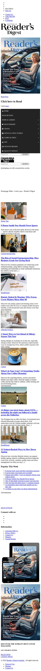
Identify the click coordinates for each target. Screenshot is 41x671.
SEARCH (25, 154)
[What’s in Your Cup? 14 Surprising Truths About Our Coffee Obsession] (14, 365)
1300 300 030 (10, 16)
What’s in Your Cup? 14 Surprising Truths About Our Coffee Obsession (20, 372)
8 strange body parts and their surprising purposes (22, 471)
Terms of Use (10, 664)
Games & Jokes (10, 138)
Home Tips (5, 221)
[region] (20, 183)
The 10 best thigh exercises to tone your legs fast (22, 481)
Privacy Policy (10, 533)
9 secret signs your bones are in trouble (18, 473)
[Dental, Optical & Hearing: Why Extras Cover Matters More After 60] (14, 291)
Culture (3, 367)
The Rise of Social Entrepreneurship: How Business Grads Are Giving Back (20, 259)
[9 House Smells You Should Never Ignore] (14, 219)
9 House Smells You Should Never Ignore (19, 225)
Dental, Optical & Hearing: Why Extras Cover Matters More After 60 (19, 298)
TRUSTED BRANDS (11, 146)
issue (7, 106)
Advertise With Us (11, 531)
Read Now (4, 97)
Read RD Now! (7, 115)
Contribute (9, 20)
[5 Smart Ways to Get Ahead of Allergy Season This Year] (14, 328)
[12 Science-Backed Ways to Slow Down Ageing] (14, 443)
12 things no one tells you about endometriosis (21, 489)
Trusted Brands (10, 539)
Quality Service (11, 151)
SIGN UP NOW (6, 508)
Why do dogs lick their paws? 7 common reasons (22, 483)
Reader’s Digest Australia (16, 660)
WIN (5, 142)
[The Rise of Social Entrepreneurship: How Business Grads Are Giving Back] (14, 252)
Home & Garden (8, 120)
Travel (7, 129)
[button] (20, 191)
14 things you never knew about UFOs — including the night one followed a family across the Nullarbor (19, 412)
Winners (8, 537)
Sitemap (8, 666)
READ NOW (5, 655)
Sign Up (8, 11)
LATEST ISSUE (7, 657)
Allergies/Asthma (7, 330)
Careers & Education (8, 254)
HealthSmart (9, 124)
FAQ (7, 18)
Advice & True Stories (13, 133)
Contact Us (9, 14)
